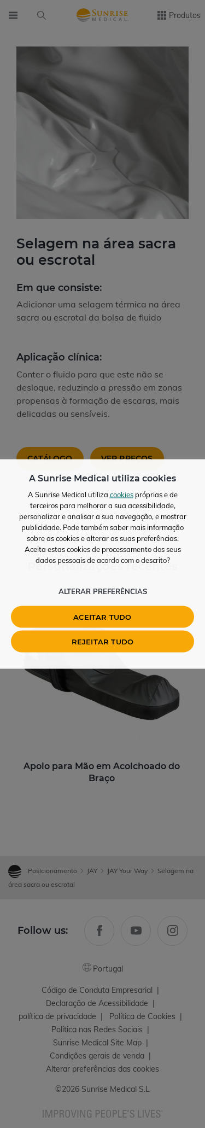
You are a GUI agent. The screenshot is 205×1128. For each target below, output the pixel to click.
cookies (121, 494)
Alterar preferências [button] (102, 591)
